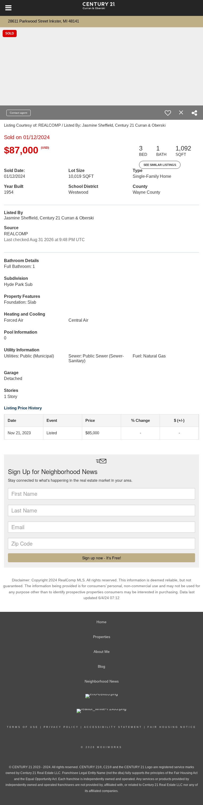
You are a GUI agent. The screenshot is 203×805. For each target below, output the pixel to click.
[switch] (167, 113)
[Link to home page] (101, 8)
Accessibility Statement (113, 727)
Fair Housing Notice (171, 727)
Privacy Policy (61, 727)
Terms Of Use (22, 727)
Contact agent (18, 112)
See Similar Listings (160, 164)
